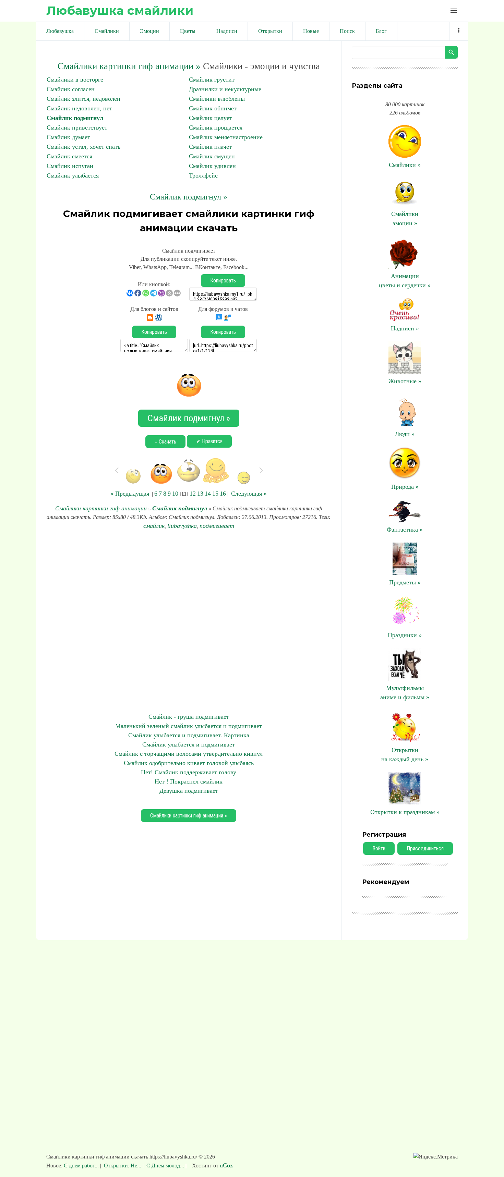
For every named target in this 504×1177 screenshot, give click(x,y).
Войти (378, 848)
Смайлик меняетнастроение (226, 137)
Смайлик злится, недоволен (83, 98)
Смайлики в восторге (75, 79)
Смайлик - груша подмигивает (188, 716)
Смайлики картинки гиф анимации (101, 508)
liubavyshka (182, 525)
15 (215, 493)
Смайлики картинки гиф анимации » (129, 66)
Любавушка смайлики (119, 10)
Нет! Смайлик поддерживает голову (188, 772)
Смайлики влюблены (217, 98)
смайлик (154, 525)
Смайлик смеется (69, 156)
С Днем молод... (165, 1165)
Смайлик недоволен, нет (79, 108)
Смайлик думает (68, 137)
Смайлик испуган (70, 165)
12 (193, 493)
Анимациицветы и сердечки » (405, 280)
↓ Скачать (165, 441)
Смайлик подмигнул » (188, 196)
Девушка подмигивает (188, 790)
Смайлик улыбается (73, 175)
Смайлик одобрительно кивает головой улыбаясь (189, 763)
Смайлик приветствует (77, 127)
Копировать (223, 280)
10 (175, 493)
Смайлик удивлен (212, 165)
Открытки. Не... (123, 1165)
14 (208, 493)
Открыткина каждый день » (404, 755)
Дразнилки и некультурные (225, 89)
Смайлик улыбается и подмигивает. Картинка (188, 735)
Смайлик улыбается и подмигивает (188, 744)
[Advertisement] (188, 621)
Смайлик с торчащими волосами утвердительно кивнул (189, 753)
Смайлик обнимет (213, 108)
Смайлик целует (210, 117)
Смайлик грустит (212, 79)
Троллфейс (203, 175)
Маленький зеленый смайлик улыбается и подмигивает (188, 726)
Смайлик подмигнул (75, 117)
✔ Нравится (209, 441)
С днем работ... (82, 1165)
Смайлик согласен (71, 89)
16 (223, 493)
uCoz (226, 1165)
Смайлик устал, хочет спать (83, 146)
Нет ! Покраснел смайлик (189, 781)
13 (200, 493)
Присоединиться (425, 848)
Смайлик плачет (210, 146)
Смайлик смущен (212, 156)
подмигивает (217, 525)
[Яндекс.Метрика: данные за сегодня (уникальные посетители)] (435, 1157)
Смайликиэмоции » (404, 218)
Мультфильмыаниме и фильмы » (404, 692)
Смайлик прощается (215, 127)
